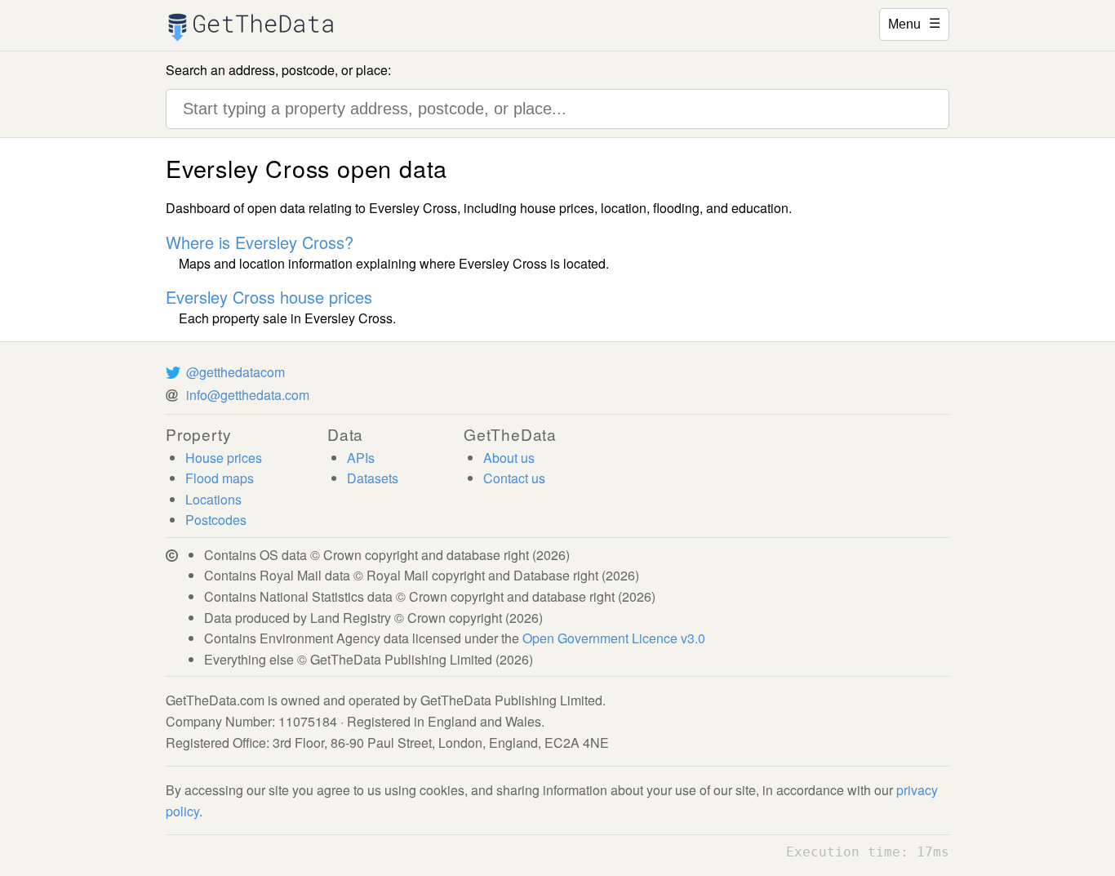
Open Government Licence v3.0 (613, 638)
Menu (914, 23)
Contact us (514, 478)
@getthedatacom (235, 371)
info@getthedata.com (247, 394)
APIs (361, 457)
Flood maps (219, 478)
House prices (223, 457)
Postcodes (216, 519)
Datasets (372, 478)
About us (509, 457)
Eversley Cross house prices (269, 297)
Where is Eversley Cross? (259, 242)
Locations (213, 499)
